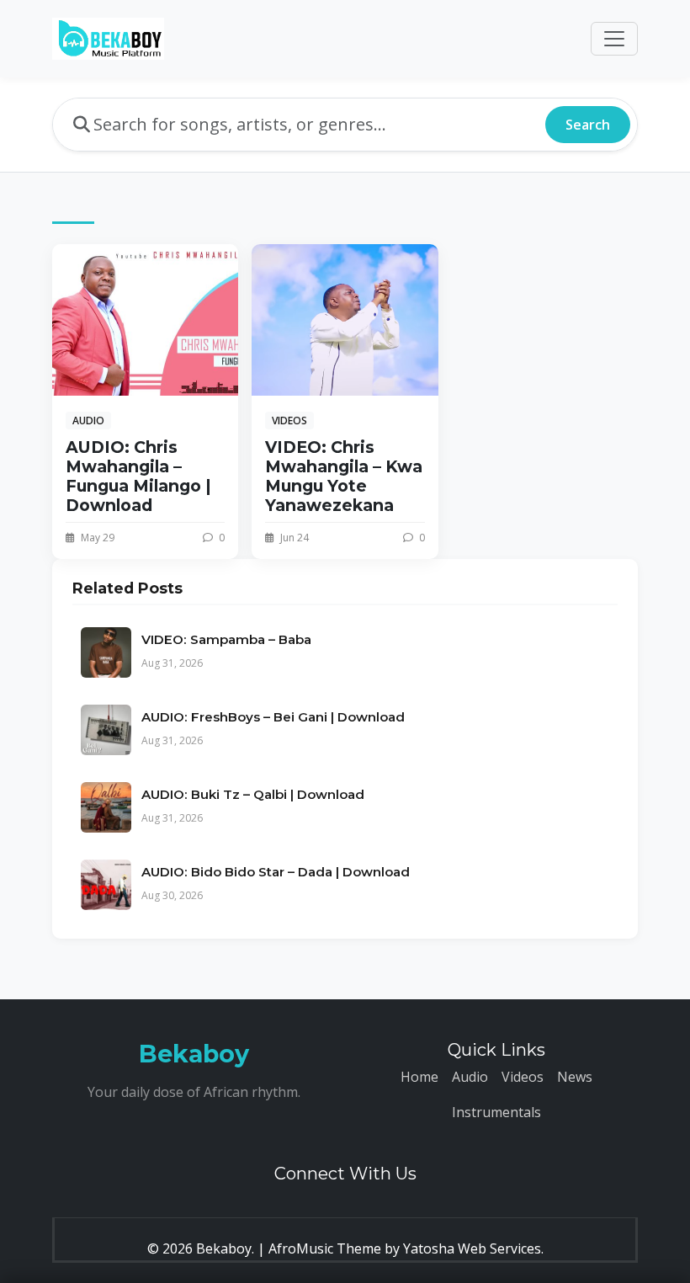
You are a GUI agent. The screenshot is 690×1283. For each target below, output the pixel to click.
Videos (523, 1076)
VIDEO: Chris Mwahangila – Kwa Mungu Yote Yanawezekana (343, 476)
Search (587, 124)
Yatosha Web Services (472, 1248)
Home (419, 1076)
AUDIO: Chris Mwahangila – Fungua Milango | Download (138, 476)
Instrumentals (496, 1112)
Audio (470, 1076)
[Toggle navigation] (614, 39)
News (574, 1076)
